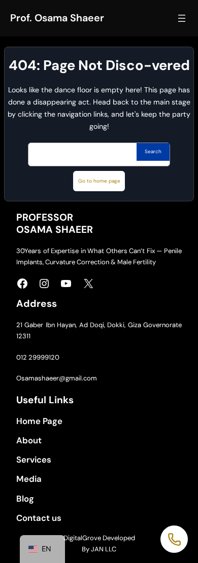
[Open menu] (182, 18)
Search (153, 151)
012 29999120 (37, 357)
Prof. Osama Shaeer (57, 17)
